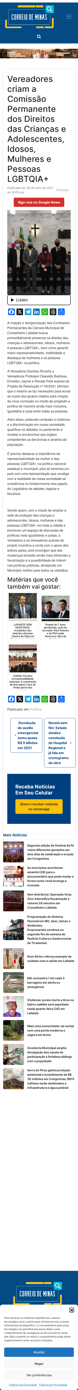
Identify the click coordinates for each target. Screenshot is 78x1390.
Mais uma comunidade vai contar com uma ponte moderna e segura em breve (50, 1030)
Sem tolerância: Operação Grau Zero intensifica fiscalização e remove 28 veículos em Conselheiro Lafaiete (49, 901)
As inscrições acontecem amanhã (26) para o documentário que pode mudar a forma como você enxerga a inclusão (50, 876)
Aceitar (39, 1352)
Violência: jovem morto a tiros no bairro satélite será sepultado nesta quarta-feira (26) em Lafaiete (50, 1006)
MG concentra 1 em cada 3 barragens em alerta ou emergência (45, 982)
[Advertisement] (39, 1132)
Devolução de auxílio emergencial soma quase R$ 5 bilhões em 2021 (28, 735)
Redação (63, 190)
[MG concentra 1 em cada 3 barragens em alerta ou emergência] (13, 982)
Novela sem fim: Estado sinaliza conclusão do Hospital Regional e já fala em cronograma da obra (58, 743)
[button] (72, 1310)
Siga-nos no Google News (39, 202)
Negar (39, 1364)
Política (35, 709)
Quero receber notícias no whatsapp (39, 806)
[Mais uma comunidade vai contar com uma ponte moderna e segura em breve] (13, 1030)
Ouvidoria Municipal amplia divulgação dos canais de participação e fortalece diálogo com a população (49, 1054)
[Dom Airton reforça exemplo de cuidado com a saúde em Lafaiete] (13, 958)
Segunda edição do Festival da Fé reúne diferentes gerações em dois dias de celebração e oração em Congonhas (50, 852)
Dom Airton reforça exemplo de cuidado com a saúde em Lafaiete (50, 959)
